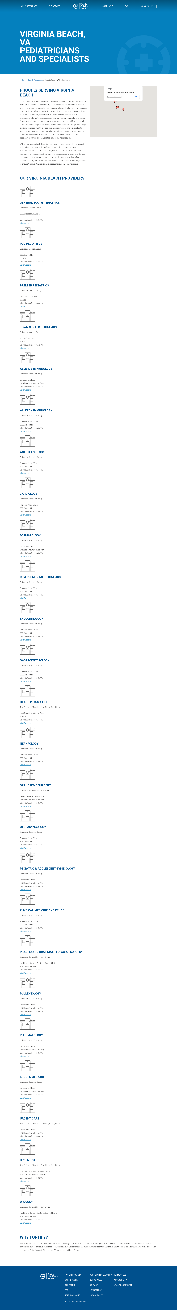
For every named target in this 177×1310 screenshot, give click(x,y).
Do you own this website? (114, 97)
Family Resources (28, 6)
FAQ (126, 6)
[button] (118, 107)
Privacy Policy (96, 1295)
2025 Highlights (72, 1295)
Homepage (82, 6)
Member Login (148, 6)
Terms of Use (120, 1275)
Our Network (55, 6)
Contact (94, 1285)
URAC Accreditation (123, 1285)
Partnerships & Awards (101, 1275)
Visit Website (25, 223)
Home (24, 80)
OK (136, 97)
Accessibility (120, 1280)
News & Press (96, 1280)
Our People (107, 6)
